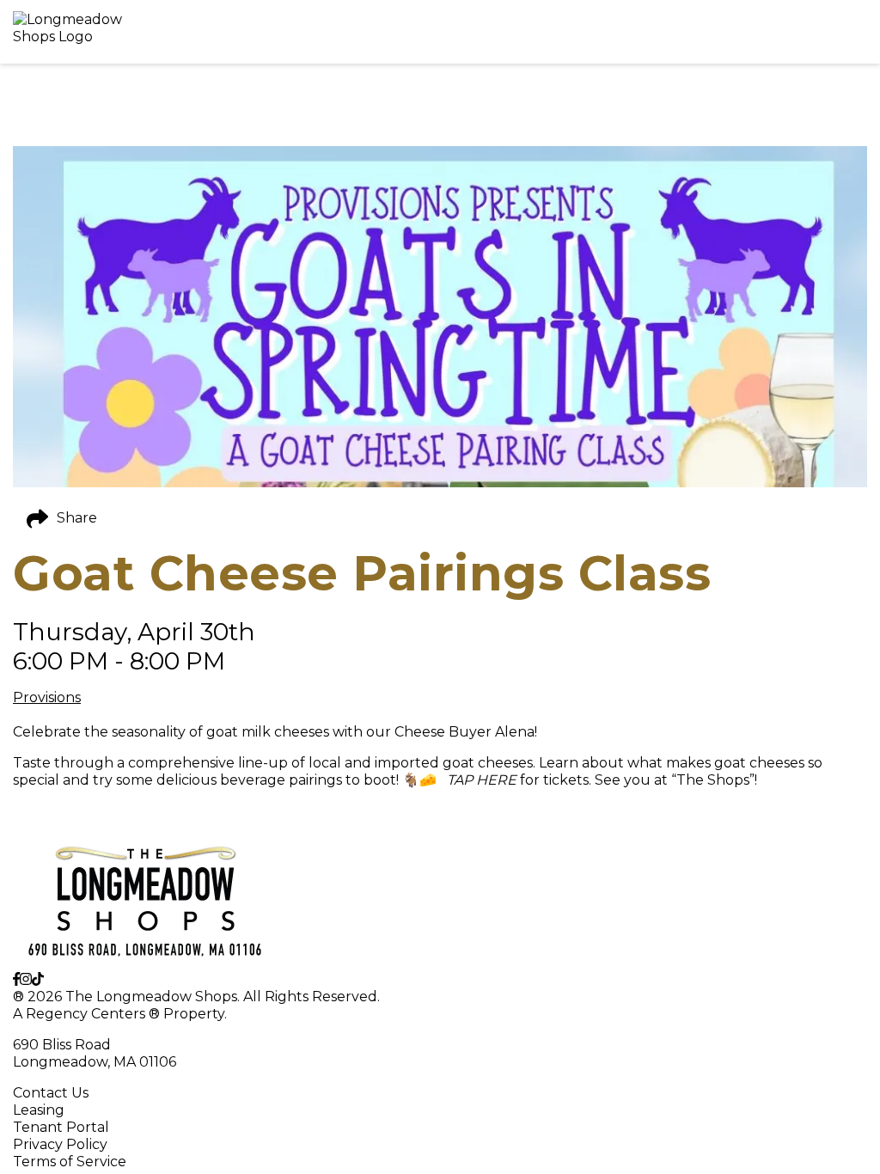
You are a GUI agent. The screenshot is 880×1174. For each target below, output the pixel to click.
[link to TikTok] (38, 979)
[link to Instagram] (26, 979)
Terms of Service (69, 1161)
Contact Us (51, 1093)
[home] (397, 32)
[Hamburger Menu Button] (837, 32)
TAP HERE (478, 780)
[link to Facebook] (16, 979)
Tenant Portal (61, 1127)
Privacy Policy (60, 1144)
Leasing (38, 1110)
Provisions (47, 697)
